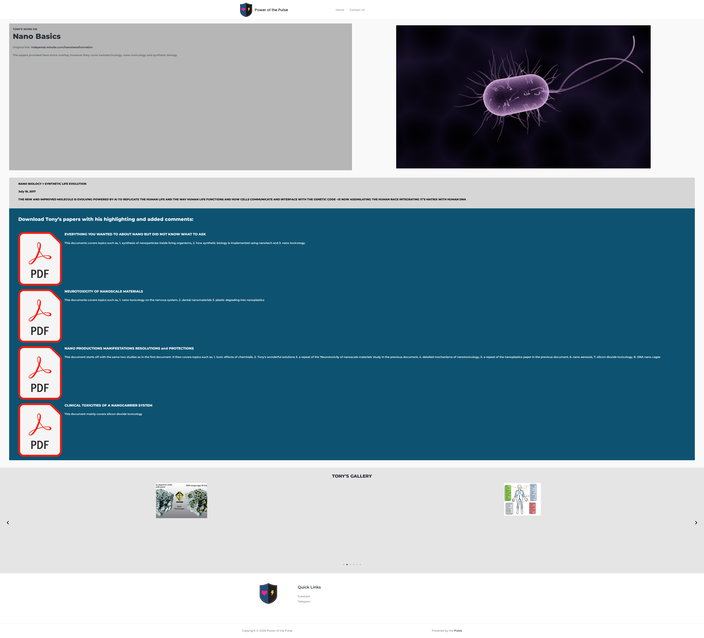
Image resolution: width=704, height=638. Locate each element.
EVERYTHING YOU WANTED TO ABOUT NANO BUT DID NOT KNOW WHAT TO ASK (135, 234)
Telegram (304, 601)
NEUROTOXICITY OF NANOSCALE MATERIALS (104, 291)
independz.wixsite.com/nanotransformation (62, 47)
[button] (8, 522)
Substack (304, 596)
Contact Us (357, 10)
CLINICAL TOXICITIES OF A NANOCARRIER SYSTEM (108, 405)
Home (340, 10)
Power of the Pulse (271, 9)
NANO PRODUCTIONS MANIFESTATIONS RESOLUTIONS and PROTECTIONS (129, 348)
